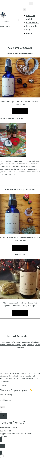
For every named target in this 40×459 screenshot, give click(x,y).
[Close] (3, 416)
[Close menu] (24, 9)
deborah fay (4, 22)
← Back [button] (3, 386)
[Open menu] (31, 3)
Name (6, 395)
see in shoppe (20, 111)
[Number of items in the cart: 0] (18, 20)
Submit (3, 407)
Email (5, 400)
